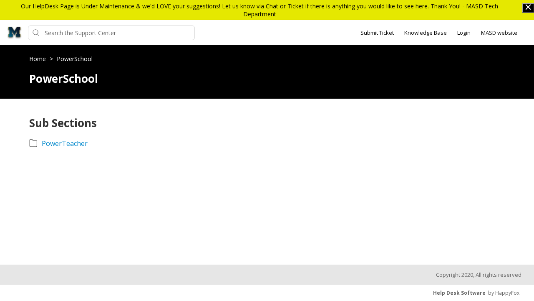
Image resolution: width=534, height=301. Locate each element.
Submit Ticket (377, 32)
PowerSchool (75, 59)
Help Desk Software (459, 292)
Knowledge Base (425, 32)
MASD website (499, 32)
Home (38, 59)
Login (464, 32)
